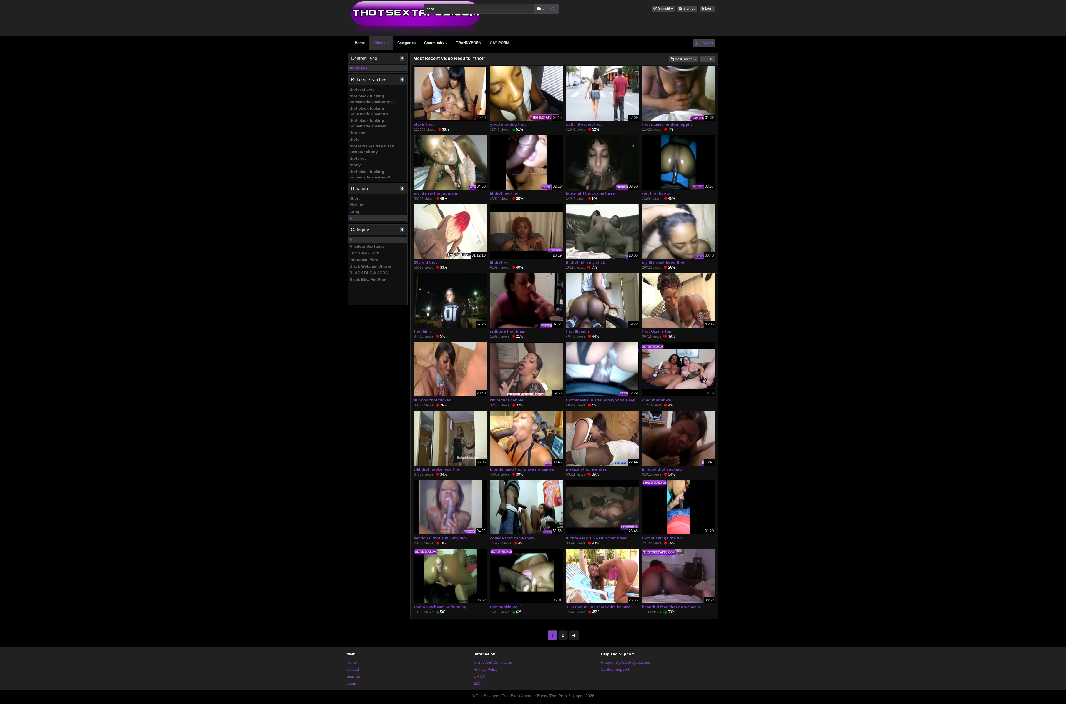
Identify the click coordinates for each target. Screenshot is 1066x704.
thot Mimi (423, 331)
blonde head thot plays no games (522, 469)
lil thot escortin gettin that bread (597, 538)
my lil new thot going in (436, 193)
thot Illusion (577, 331)
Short (355, 198)
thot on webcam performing (440, 607)
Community (434, 43)
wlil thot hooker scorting (437, 469)
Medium (357, 205)
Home (360, 43)
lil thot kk (499, 262)
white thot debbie (506, 400)
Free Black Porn (364, 253)
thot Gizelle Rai (656, 331)
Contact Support (615, 669)
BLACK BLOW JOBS (369, 273)
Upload (705, 43)
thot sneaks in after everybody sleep (600, 400)
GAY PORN (499, 43)
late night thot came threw (591, 193)
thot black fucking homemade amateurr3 (370, 174)
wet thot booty (656, 193)
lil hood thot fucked (432, 400)
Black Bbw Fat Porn (368, 279)
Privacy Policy (486, 669)
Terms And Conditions (493, 662)
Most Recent (686, 59)
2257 (478, 683)
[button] (663, 9)
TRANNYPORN (468, 43)
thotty (355, 165)
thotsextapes (362, 89)
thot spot (358, 132)
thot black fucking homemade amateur (368, 123)
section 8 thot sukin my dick (441, 538)
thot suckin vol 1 (506, 607)
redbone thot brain (508, 331)
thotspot (358, 158)
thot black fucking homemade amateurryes (372, 99)
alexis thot (424, 124)
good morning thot (508, 124)
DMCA (479, 676)
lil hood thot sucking (662, 469)
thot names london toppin (667, 124)
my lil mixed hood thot (663, 262)
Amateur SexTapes (367, 246)
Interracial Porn (364, 259)
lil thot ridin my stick (585, 262)
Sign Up (689, 9)
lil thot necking (504, 193)
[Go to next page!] (574, 635)
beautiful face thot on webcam (671, 607)
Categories (406, 43)
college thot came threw (512, 538)
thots (354, 139)
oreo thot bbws (656, 400)
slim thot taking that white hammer (599, 607)
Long (354, 211)
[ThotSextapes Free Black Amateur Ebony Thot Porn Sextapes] (416, 18)
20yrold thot (425, 262)
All (352, 218)
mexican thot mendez (586, 469)
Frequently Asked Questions (625, 662)
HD (710, 59)
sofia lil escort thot (584, 124)
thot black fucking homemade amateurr (369, 111)
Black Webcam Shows (370, 266)
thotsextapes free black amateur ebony (372, 149)
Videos (379, 43)
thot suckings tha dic (662, 538)
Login (709, 9)
